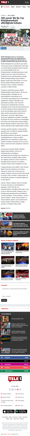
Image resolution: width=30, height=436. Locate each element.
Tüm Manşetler (20, 400)
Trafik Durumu (20, 397)
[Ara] (26, 2)
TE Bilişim (9, 434)
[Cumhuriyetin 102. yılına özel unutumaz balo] (22, 246)
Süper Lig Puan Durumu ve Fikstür (7, 401)
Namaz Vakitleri (6, 397)
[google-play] (21, 411)
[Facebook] (10, 389)
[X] (12, 389)
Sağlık (7, 419)
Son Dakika (6, 7)
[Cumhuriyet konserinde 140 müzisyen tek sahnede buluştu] (7, 260)
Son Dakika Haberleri (7, 405)
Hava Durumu (21, 393)
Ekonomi (18, 7)
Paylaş (4, 48)
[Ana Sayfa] (1, 7)
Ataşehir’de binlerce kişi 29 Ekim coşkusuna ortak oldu (22, 265)
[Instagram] (15, 389)
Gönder (4, 300)
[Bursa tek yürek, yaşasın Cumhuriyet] (22, 273)
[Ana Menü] (28, 2)
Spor (11, 419)
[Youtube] (17, 389)
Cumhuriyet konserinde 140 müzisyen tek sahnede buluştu (7, 266)
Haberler (3, 15)
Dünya (24, 7)
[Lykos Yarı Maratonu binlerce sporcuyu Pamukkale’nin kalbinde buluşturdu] (7, 246)
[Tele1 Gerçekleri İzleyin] (5, 2)
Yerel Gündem (11, 15)
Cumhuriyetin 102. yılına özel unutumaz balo (22, 252)
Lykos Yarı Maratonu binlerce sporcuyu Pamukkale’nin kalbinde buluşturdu (7, 252)
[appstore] (9, 411)
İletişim (22, 419)
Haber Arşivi (20, 405)
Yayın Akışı (16, 419)
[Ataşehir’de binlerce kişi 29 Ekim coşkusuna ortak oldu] (22, 260)
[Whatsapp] (20, 389)
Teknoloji (25, 417)
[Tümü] (28, 308)
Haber (12, 7)
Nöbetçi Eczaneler (7, 393)
